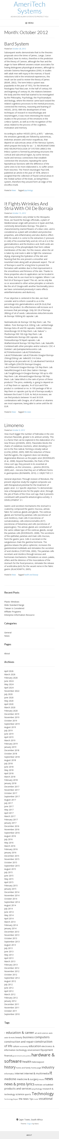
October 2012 (10, 974)
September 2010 (12, 1014)
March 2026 (9, 674)
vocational (45, 1099)
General (7, 632)
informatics (9, 1073)
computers (42, 1037)
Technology (43, 1093)
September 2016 (12, 832)
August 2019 (10, 727)
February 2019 (11, 743)
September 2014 (12, 902)
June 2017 (8, 806)
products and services (18, 1088)
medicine (10, 1079)
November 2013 (11, 935)
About (7, 653)
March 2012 (9, 994)
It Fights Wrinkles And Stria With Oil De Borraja (28, 206)
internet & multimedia (36, 1073)
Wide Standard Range (14, 605)
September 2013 (12, 941)
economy (24, 1046)
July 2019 (8, 730)
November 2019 (11, 717)
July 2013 (8, 948)
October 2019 (10, 720)
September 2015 (12, 865)
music (41, 1079)
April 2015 (8, 882)
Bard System (16, 43)
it (51, 1073)
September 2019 (12, 724)
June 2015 (8, 875)
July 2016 (8, 839)
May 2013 (8, 954)
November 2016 (11, 829)
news (49, 1078)
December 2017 (11, 786)
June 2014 (8, 912)
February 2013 (11, 964)
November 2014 (11, 895)
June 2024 (8, 681)
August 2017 (10, 799)
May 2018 (8, 770)
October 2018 (10, 753)
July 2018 (8, 763)
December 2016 (11, 826)
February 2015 (11, 885)
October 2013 (10, 938)
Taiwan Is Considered (14, 608)
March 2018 (9, 776)
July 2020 (8, 694)
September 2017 (12, 796)
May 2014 (8, 915)
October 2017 (10, 793)
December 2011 (11, 1004)
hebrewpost (38, 1061)
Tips (31, 1098)
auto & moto (9, 1037)
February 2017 (11, 819)
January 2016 (10, 852)
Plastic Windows (11, 601)
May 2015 (8, 879)
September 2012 (12, 978)
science (20, 1094)
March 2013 (9, 961)
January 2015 (10, 888)
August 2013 (10, 945)
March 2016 (9, 846)
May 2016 (8, 842)
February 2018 (11, 780)
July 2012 (8, 984)
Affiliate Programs (12, 611)
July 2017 (8, 803)
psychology (28, 190)
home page (36, 1067)
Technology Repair (11, 1099)
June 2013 (8, 951)
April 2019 (8, 737)
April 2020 (8, 704)
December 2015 (11, 855)
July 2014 (8, 908)
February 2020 (11, 710)
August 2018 (10, 760)
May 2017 (8, 809)
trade (36, 1099)
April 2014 (8, 918)
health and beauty (31, 575)
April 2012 (8, 991)
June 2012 (8, 987)
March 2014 (9, 921)
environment (33, 1050)
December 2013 (11, 931)
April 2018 (8, 773)
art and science (41, 1033)
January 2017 (10, 822)
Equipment (47, 1050)
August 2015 (10, 869)
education (35, 1046)
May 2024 (8, 684)
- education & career (19, 1032)
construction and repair (19, 1041)
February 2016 (11, 849)
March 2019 (9, 740)
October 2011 (10, 1010)
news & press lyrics (19, 1084)
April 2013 (8, 958)
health (26, 1062)
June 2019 (8, 733)
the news (27, 412)
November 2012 (11, 971)
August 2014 (10, 905)
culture (16, 1046)
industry (48, 1067)
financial (8, 1055)
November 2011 (11, 1007)
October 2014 (10, 898)
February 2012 (11, 997)
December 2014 (11, 892)
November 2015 (11, 859)
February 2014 (11, 925)
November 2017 (11, 789)
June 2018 (8, 766)
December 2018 (11, 750)
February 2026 (11, 677)
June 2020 (8, 697)
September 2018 (12, 757)
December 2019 (11, 714)
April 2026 (8, 671)
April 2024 (8, 687)
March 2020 (9, 707)
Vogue (29, 1124)
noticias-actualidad (44, 1084)
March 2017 (9, 816)
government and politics (22, 1056)
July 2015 (8, 872)
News (14, 190)
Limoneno (14, 425)
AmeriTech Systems (29, 7)
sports (27, 1094)
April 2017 (8, 813)
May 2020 (8, 700)
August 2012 (10, 981)
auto (51, 1033)
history (9, 1067)
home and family (23, 1067)
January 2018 (10, 783)
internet (19, 1073)
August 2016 (10, 836)
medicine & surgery (28, 1079)
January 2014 (10, 928)
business (28, 1037)
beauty (18, 1037)
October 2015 (10, 862)
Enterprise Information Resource (19, 615)
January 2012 (10, 1001)
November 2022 (11, 691)
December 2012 (11, 968)
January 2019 (10, 747)
